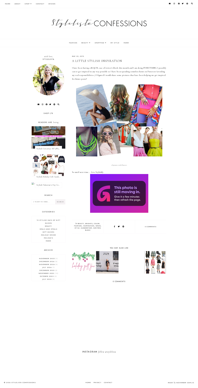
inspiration (88, 226)
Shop (27, 4)
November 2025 (48, 258)
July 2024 (48, 267)
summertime (86, 228)
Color (97, 223)
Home (7, 4)
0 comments (150, 227)
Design (51, 4)
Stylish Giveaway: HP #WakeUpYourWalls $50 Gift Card (49, 149)
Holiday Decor (48, 235)
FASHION (73, 43)
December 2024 (48, 261)
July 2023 (48, 279)
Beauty (81, 223)
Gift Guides (48, 232)
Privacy (97, 382)
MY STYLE (115, 43)
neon (98, 226)
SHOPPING (99, 43)
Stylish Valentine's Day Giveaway (49, 185)
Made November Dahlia (181, 383)
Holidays (48, 238)
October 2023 (48, 276)
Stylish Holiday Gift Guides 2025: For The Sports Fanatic (49, 177)
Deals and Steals (48, 229)
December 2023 (48, 270)
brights (89, 223)
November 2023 (48, 273)
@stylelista (110, 351)
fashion (78, 226)
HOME (126, 43)
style (77, 228)
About (17, 4)
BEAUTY (84, 43)
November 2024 (48, 264)
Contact (40, 4)
